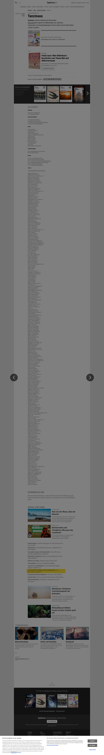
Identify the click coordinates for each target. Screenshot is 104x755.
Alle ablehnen (92, 745)
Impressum (19, 752)
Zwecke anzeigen (92, 749)
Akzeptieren (92, 741)
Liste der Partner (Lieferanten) (52, 745)
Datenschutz (13, 752)
